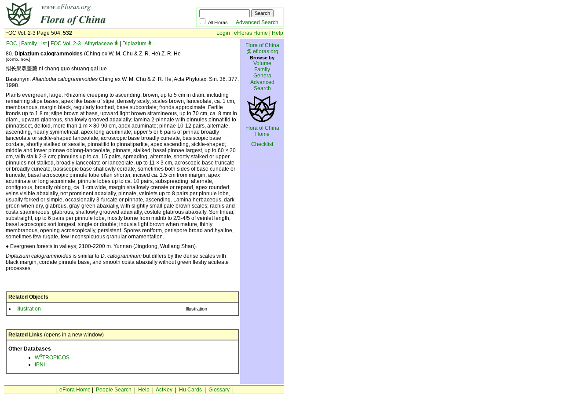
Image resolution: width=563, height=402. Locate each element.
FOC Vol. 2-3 (66, 43)
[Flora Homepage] (86, 25)
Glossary (219, 390)
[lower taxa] (116, 43)
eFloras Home (251, 33)
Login (223, 33)
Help (277, 33)
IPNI (40, 365)
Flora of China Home (262, 131)
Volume (262, 63)
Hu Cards (190, 390)
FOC (11, 43)
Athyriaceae (98, 43)
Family (262, 69)
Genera (262, 76)
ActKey (164, 390)
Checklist (262, 144)
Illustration (28, 309)
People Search (114, 390)
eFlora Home (75, 390)
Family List (34, 43)
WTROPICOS (52, 357)
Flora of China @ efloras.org (262, 48)
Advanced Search (257, 22)
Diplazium (134, 43)
